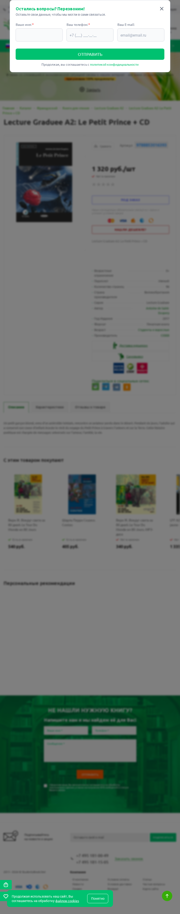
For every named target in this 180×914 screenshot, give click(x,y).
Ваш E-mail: (126, 24)
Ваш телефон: (77, 24)
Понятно (98, 898)
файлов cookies (67, 901)
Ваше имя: (24, 24)
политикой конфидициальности (114, 64)
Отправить (90, 54)
